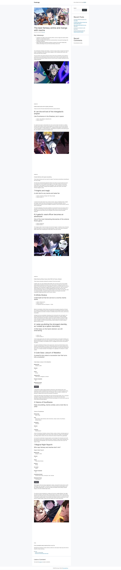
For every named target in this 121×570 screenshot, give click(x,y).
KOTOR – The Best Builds (39, 552)
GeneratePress (65, 568)
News (36, 551)
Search (75, 8)
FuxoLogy (37, 2)
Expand (36, 386)
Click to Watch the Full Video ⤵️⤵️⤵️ (80, 2)
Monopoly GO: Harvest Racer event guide (41, 553)
